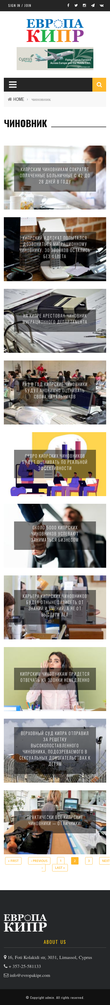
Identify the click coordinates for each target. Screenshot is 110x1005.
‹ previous (39, 861)
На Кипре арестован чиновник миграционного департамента (55, 319)
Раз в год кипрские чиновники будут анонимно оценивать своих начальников (55, 390)
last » (60, 868)
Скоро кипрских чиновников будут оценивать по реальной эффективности (55, 462)
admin (49, 997)
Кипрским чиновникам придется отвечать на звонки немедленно (55, 677)
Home (18, 99)
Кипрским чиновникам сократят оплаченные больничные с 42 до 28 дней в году (55, 175)
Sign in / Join (19, 5)
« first (13, 861)
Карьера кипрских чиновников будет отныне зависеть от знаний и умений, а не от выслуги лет (55, 605)
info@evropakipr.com (30, 975)
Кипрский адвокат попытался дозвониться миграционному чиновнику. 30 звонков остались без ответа (55, 247)
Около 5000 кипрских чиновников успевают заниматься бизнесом (55, 534)
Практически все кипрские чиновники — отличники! (55, 820)
